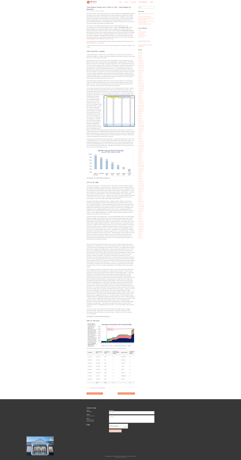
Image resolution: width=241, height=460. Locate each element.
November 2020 (141, 166)
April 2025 (140, 78)
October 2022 (140, 128)
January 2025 (140, 83)
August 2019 (140, 191)
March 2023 (140, 120)
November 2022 (141, 126)
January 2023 (140, 123)
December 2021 (141, 145)
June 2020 (140, 175)
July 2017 (140, 233)
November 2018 (141, 206)
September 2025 (141, 70)
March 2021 (140, 160)
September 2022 (141, 130)
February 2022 (141, 141)
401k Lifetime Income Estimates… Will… (94, 393)
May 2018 (140, 216)
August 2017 (140, 231)
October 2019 (140, 188)
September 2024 (141, 90)
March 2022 (140, 140)
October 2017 (140, 228)
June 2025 (140, 75)
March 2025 (140, 80)
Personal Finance (141, 33)
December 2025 (141, 65)
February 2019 (140, 201)
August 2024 (140, 92)
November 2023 (141, 106)
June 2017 (140, 235)
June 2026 (140, 55)
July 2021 (140, 153)
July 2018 (140, 213)
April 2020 (140, 178)
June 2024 (140, 95)
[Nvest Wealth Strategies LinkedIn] (89, 425)
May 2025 (140, 77)
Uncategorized (141, 37)
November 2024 (141, 87)
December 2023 (141, 105)
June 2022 (140, 135)
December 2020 (141, 165)
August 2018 (140, 211)
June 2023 (140, 115)
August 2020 (140, 171)
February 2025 (141, 82)
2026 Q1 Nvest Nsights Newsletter (144, 24)
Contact (151, 2)
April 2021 (140, 158)
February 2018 (140, 221)
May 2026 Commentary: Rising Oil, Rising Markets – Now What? (146, 22)
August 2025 (140, 72)
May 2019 (140, 196)
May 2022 (140, 136)
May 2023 (140, 116)
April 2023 (140, 118)
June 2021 (140, 155)
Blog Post (140, 30)
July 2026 (140, 53)
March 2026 (140, 60)
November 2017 (141, 226)
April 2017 (140, 238)
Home (120, 2)
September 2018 (141, 210)
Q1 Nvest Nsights (100, 43)
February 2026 (141, 62)
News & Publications (143, 2)
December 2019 (141, 185)
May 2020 (140, 176)
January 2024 (140, 103)
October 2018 (140, 208)
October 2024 (140, 88)
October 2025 (140, 68)
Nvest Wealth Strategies (100, 11)
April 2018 (140, 218)
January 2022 (140, 143)
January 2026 (140, 63)
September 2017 (141, 230)
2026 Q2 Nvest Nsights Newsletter (144, 16)
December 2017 (141, 225)
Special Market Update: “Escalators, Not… (126, 393)
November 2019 (141, 186)
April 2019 (140, 198)
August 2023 (140, 112)
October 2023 (140, 108)
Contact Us (115, 431)
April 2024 (140, 98)
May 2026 (140, 57)
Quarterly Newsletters (101, 387)
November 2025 (141, 67)
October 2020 (140, 168)
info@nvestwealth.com (91, 415)
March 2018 (140, 220)
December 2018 (141, 205)
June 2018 (140, 215)
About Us (126, 2)
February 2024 (141, 102)
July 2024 (140, 93)
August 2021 (140, 151)
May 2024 (140, 97)
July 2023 (140, 113)
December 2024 (141, 85)
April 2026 (140, 58)
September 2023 (141, 110)
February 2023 (141, 121)
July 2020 (140, 173)
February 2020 (141, 181)
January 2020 (140, 183)
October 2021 (140, 148)
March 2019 (140, 200)
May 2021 (140, 156)
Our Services (133, 2)
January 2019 (140, 203)
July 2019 (140, 193)
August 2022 (140, 131)
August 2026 (140, 52)
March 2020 (140, 180)
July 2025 (140, 73)
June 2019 (140, 195)
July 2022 (140, 133)
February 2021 (140, 161)
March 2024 (140, 100)
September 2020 (141, 170)
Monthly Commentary (93, 387)
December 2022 (141, 125)
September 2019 (141, 190)
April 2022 (140, 138)
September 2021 (141, 150)
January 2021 (140, 163)
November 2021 (141, 146)
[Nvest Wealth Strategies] (92, 2)
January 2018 (140, 223)
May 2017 (140, 236)
